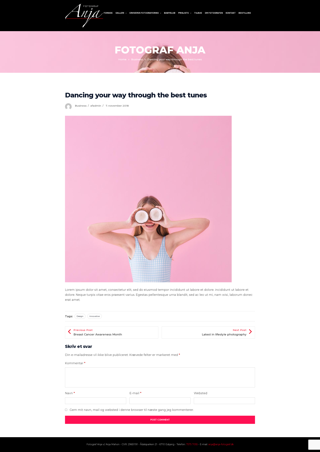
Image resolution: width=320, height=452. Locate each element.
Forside (108, 13)
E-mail (135, 393)
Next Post (224, 332)
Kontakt (231, 13)
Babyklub (169, 13)
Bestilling (244, 13)
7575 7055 (192, 444)
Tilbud (198, 13)
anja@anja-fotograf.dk (221, 444)
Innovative (95, 316)
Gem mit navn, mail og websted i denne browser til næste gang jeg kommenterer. (132, 410)
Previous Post (98, 332)
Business (137, 59)
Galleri (120, 13)
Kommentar (75, 363)
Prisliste (183, 13)
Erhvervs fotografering (144, 13)
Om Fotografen (214, 13)
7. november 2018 (117, 105)
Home (122, 59)
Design (80, 316)
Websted (200, 393)
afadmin (95, 105)
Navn (70, 393)
